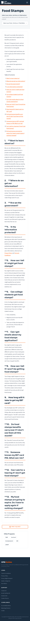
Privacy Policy (8, 253)
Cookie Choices (5, 598)
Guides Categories (5, 581)
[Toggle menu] (27, 2)
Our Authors (4, 583)
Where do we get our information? (15, 81)
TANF (6, 537)
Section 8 (13, 537)
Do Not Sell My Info (5, 593)
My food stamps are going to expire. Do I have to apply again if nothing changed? (15, 133)
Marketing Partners (5, 608)
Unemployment (9, 541)
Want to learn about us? (13, 78)
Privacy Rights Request (6, 578)
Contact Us (3, 591)
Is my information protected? (14, 87)
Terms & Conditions (6, 573)
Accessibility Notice (6, 605)
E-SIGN (2, 610)
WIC (17, 541)
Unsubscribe (4, 596)
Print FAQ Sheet (16, 526)
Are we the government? (13, 84)
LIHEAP (7, 544)
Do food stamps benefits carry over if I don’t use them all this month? (14, 116)
